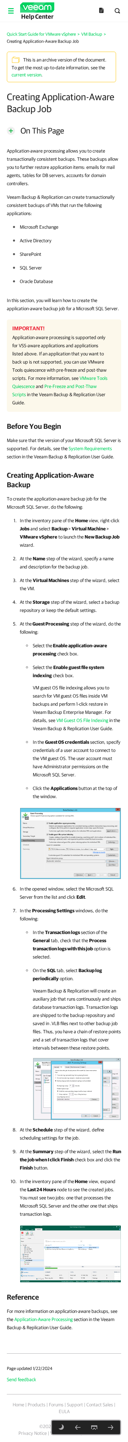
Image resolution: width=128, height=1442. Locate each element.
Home (18, 1404)
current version (26, 74)
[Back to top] (94, 1427)
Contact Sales (99, 1404)
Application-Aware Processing (43, 1319)
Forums (56, 1404)
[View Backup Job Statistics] (70, 1252)
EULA (64, 1411)
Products (36, 1404)
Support (75, 1404)
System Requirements (90, 448)
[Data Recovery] (110, 1427)
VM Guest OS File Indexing (82, 720)
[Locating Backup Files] (78, 1427)
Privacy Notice (32, 1433)
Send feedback (21, 1379)
